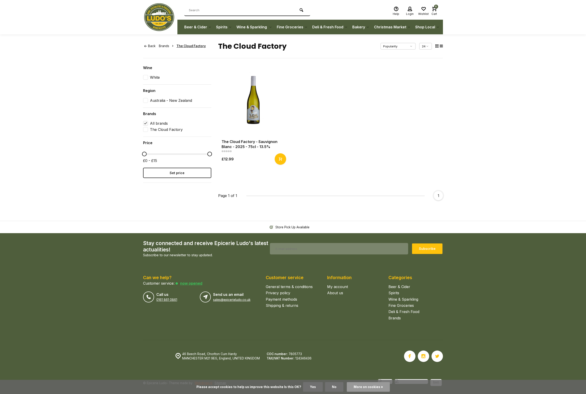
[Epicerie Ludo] (160, 17)
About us (335, 293)
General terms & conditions (289, 286)
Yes (313, 387)
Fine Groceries (290, 27)
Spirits (222, 27)
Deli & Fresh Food (327, 27)
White (155, 77)
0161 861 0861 (166, 300)
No (334, 387)
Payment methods (281, 299)
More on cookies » (368, 387)
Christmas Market (390, 27)
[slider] (144, 154)
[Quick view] (280, 159)
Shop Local (425, 27)
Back (151, 46)
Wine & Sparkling (252, 27)
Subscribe (427, 249)
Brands (164, 46)
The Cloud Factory (191, 46)
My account (337, 286)
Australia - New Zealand (171, 100)
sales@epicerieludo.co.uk (231, 300)
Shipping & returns (282, 305)
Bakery (358, 27)
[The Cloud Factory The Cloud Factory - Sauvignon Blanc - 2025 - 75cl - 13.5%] (253, 100)
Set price (177, 173)
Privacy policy (278, 293)
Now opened (191, 283)
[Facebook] (409, 356)
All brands (159, 123)
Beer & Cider (195, 27)
